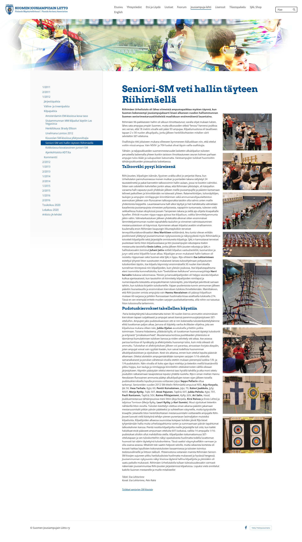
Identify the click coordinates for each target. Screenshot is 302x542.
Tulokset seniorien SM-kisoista (137, 489)
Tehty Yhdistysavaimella (261, 528)
